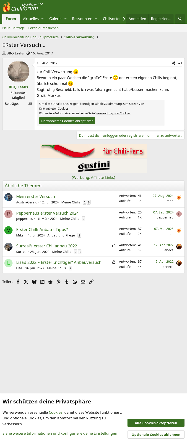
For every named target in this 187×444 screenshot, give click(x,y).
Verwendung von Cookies (113, 113)
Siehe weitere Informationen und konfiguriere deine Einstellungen (60, 433)
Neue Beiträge (13, 28)
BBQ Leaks (15, 53)
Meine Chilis (70, 202)
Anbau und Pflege (61, 235)
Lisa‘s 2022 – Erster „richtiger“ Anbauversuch (58, 262)
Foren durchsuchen (43, 28)
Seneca (168, 250)
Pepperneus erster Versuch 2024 (47, 213)
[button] (42, 19)
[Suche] (180, 19)
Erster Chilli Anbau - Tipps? (42, 229)
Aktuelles (31, 18)
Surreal (21, 251)
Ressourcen (82, 18)
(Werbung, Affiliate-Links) (93, 177)
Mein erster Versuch (35, 196)
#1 (180, 63)
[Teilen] (173, 63)
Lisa (19, 268)
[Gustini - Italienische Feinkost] (93, 171)
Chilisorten (112, 18)
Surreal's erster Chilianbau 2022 (46, 246)
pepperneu (24, 218)
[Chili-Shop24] (93, 156)
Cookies (55, 412)
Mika (19, 235)
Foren (11, 18)
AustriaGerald (26, 202)
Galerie (55, 18)
